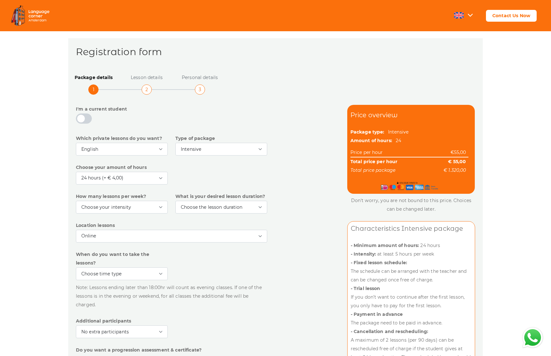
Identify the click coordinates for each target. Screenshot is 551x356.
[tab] (93, 81)
